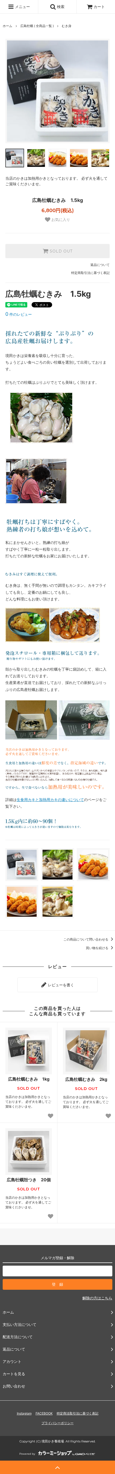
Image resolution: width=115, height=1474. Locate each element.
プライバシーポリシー (57, 1423)
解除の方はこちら (97, 1298)
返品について (100, 265)
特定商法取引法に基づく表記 (77, 1413)
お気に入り (60, 219)
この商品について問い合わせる (86, 939)
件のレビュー (18, 314)
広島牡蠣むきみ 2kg (86, 1079)
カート (99, 6)
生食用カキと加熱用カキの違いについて (50, 799)
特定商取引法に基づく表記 (90, 273)
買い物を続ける (97, 948)
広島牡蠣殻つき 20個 (29, 1179)
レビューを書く (60, 985)
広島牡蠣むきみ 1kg (28, 1079)
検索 (60, 6)
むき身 (66, 26)
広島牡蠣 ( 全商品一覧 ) (37, 26)
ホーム (7, 26)
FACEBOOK (44, 1413)
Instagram (24, 1413)
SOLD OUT (60, 251)
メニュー (22, 6)
